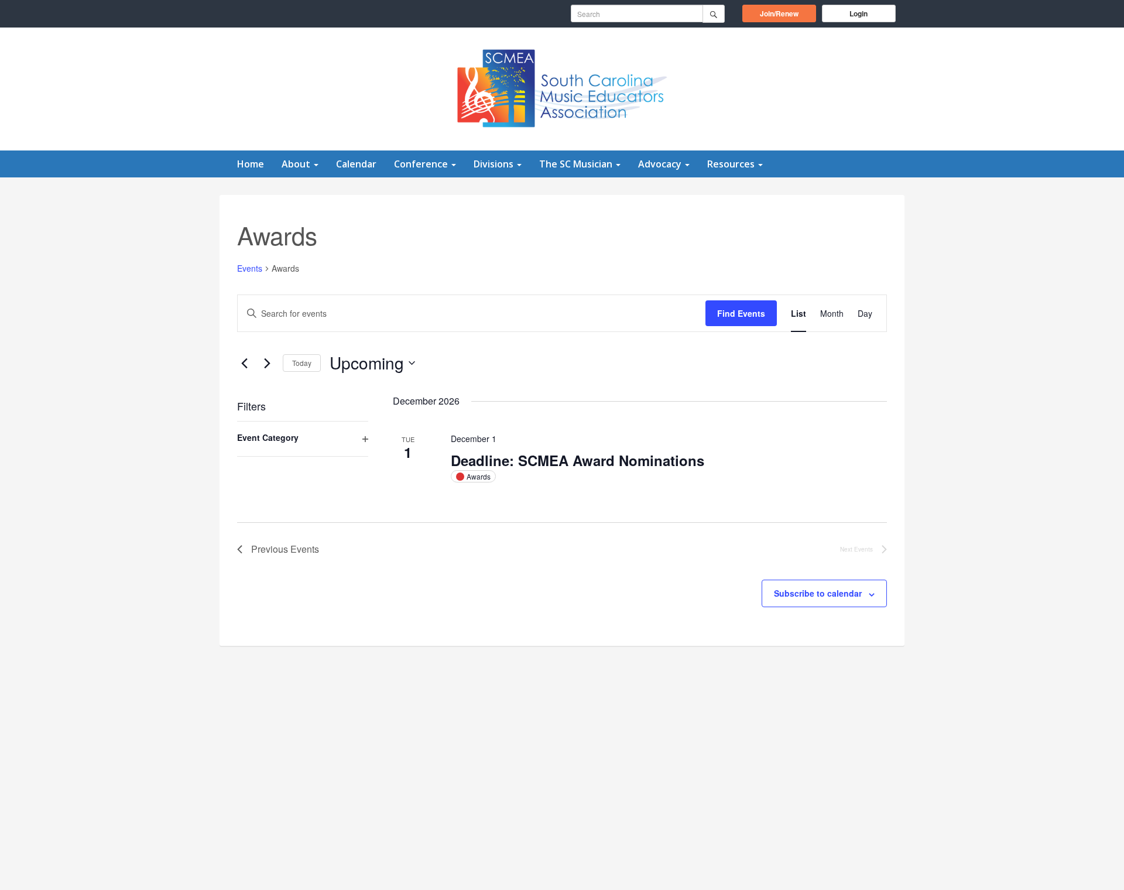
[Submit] (713, 14)
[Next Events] (267, 363)
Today (301, 363)
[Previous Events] (244, 363)
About (297, 164)
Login (858, 13)
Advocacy (661, 164)
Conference (422, 164)
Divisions (495, 164)
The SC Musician (577, 164)
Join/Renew (788, 13)
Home (250, 164)
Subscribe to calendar (818, 593)
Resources (732, 164)
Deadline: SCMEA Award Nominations (577, 460)
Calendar (356, 164)
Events (249, 268)
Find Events (741, 313)
